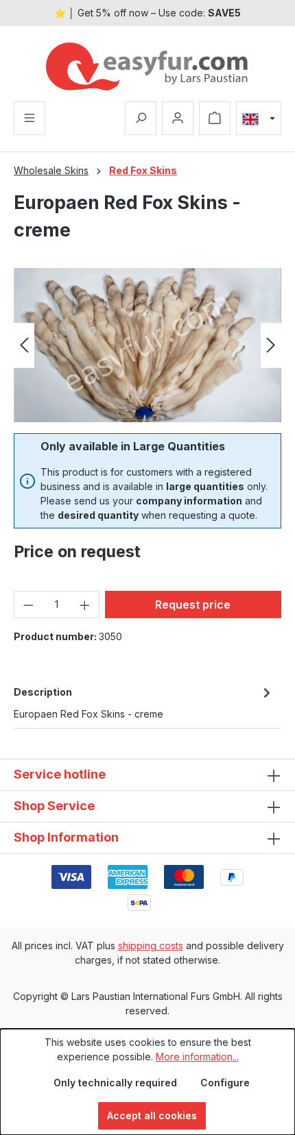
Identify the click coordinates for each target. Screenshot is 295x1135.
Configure (225, 1082)
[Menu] (29, 118)
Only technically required (115, 1082)
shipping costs (150, 945)
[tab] (144, 701)
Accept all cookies (152, 1115)
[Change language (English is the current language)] (258, 118)
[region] (147, 345)
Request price (193, 604)
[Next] (271, 345)
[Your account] (178, 118)
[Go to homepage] (147, 66)
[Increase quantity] (85, 604)
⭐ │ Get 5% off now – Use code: (147, 13)
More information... (197, 1056)
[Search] (141, 118)
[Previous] (24, 345)
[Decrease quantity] (28, 604)
